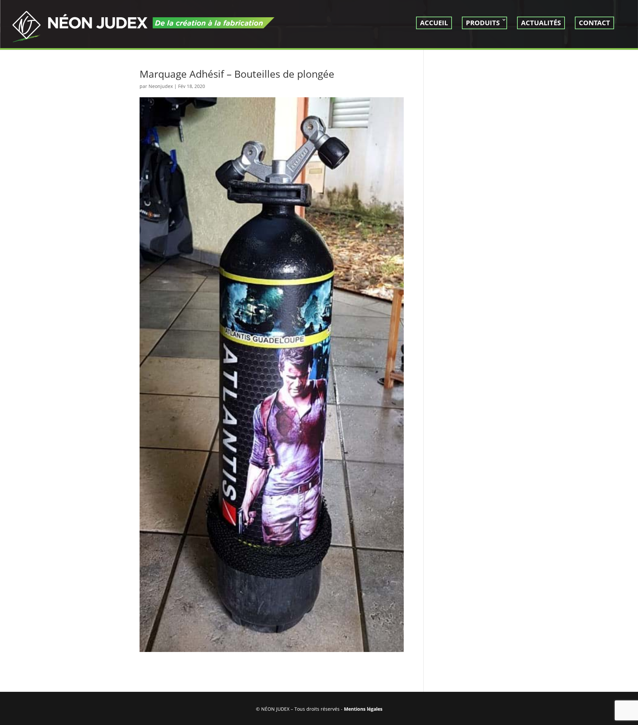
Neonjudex (161, 86)
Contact (594, 22)
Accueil (434, 22)
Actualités (541, 22)
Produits (483, 22)
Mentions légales (363, 709)
